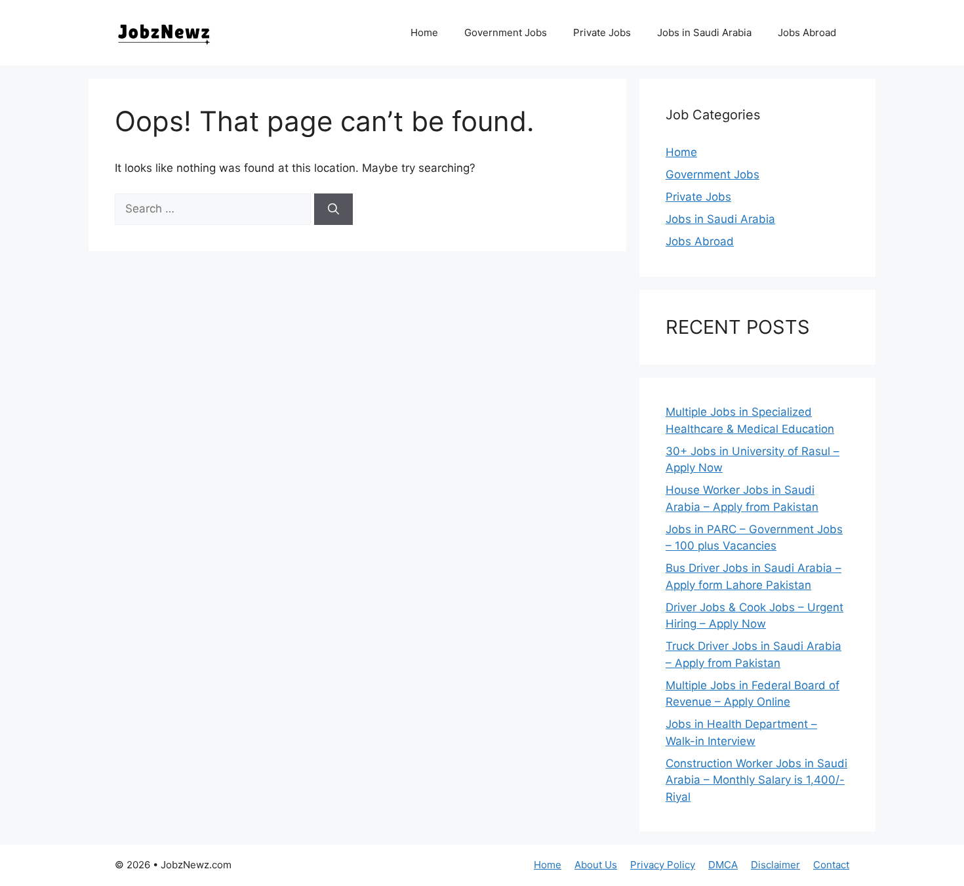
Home (424, 32)
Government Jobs (505, 32)
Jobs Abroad (807, 32)
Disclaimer (775, 864)
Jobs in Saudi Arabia (704, 32)
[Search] (333, 209)
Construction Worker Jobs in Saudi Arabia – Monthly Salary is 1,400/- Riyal (756, 780)
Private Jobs (602, 32)
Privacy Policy (662, 864)
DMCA (723, 864)
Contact (831, 864)
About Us (595, 864)
